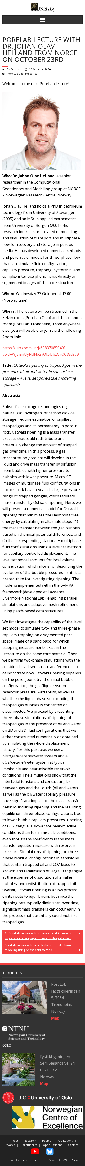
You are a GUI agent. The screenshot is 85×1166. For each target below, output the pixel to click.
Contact (73, 1145)
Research (30, 1140)
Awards (10, 1145)
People (46, 1140)
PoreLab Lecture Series (22, 73)
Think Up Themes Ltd (33, 1160)
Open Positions (52, 1145)
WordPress (71, 1160)
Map (44, 1083)
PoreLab (15, 69)
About (14, 1140)
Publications (65, 1140)
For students (29, 1145)
